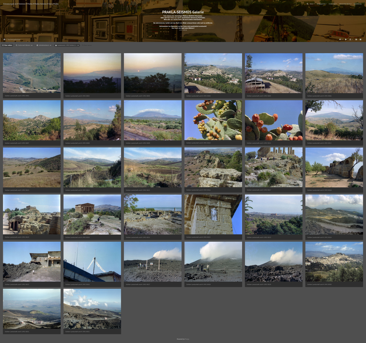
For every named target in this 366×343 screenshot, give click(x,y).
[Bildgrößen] (341, 39)
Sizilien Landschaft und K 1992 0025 (17, 284)
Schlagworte (321, 4)
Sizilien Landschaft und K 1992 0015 (138, 190)
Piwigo (187, 339)
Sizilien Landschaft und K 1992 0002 (77, 96)
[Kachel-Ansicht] (356, 39)
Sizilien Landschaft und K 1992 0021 (138, 237)
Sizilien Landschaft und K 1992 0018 (319, 190)
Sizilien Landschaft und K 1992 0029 (259, 284)
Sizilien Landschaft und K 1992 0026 (77, 284)
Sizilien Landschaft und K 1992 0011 (259, 143)
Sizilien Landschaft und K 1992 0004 (198, 96)
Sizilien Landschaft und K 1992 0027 (138, 284)
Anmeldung (357, 4)
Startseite (4, 39)
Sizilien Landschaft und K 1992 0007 (17, 143)
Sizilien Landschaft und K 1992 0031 (17, 332)
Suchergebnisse (14, 39)
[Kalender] (351, 39)
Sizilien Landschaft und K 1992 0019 (17, 237)
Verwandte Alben (344, 4)
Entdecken (332, 4)
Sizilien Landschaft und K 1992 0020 (77, 237)
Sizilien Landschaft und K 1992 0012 (319, 143)
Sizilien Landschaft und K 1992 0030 (319, 284)
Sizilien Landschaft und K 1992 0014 (77, 190)
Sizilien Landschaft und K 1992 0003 (138, 96)
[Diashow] (346, 39)
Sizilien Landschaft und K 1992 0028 (198, 284)
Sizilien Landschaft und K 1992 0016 (198, 190)
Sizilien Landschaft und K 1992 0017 (259, 190)
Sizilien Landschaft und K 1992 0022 (198, 237)
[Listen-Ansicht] (360, 39)
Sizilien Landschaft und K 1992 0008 (77, 143)
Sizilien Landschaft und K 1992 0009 (138, 143)
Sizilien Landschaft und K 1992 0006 (319, 96)
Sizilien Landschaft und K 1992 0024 (319, 237)
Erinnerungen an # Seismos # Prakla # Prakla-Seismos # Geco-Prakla (30, 4)
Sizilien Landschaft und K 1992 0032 (77, 332)
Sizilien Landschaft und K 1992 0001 (17, 96)
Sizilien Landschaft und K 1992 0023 (259, 237)
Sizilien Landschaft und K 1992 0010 (198, 143)
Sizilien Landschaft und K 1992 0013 (17, 190)
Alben (311, 4)
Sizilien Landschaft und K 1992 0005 (259, 96)
